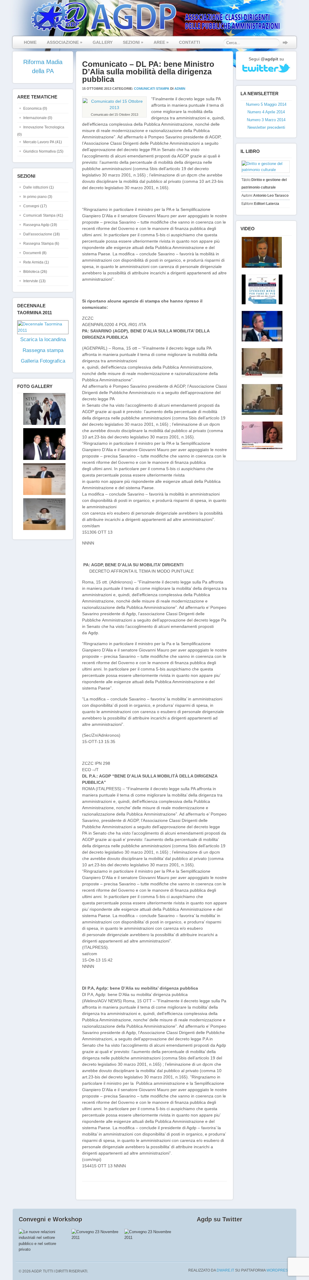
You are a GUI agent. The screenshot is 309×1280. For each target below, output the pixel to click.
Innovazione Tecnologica (43, 127)
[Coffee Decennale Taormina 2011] (261, 289)
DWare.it (225, 1270)
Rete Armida (33, 262)
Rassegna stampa (43, 350)
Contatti (189, 42)
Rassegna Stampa (38, 243)
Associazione (64, 42)
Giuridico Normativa (39, 151)
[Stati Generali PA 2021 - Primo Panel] (41, 424)
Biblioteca (31, 272)
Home (30, 42)
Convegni (31, 206)
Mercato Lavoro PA (38, 142)
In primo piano (35, 197)
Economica (32, 108)
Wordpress (278, 1270)
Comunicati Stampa (39, 215)
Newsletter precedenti (266, 127)
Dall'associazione (37, 234)
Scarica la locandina (43, 339)
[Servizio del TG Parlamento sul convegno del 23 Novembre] (261, 363)
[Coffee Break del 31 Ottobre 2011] (261, 326)
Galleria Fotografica (43, 361)
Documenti (32, 253)
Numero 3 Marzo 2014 (266, 120)
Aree (161, 42)
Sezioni (133, 42)
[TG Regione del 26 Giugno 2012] (261, 252)
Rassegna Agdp (36, 225)
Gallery (103, 42)
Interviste (30, 281)
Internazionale (35, 118)
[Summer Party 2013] (41, 459)
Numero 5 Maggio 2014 (266, 104)
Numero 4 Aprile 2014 (266, 112)
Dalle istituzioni (35, 187)
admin (179, 88)
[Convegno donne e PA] (261, 435)
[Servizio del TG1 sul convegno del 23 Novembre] (261, 399)
